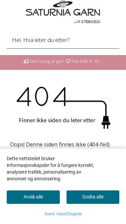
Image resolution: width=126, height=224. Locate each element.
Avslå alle (33, 196)
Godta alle (92, 196)
